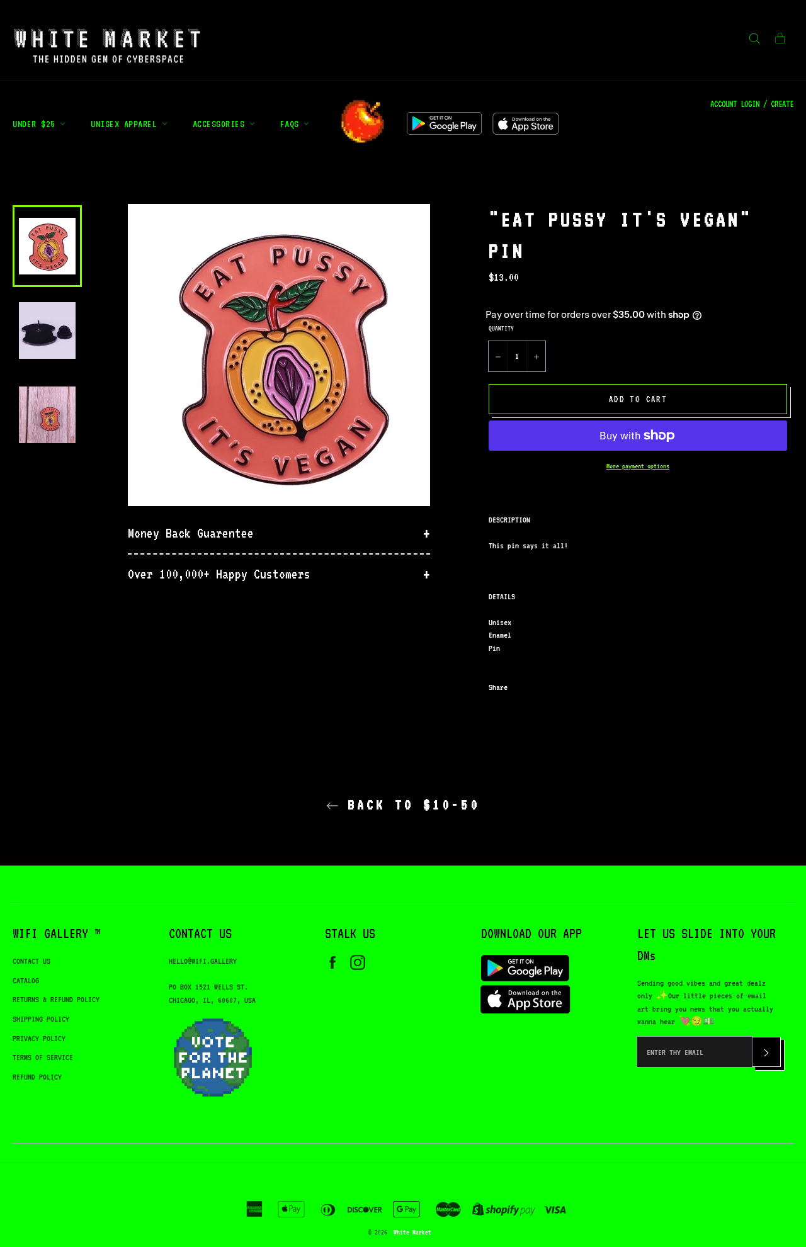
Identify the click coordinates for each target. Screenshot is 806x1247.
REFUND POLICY (37, 1076)
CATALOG (26, 980)
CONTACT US (31, 961)
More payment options (637, 466)
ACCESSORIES (221, 123)
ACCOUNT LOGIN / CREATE (751, 104)
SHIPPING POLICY (41, 1019)
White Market (412, 1232)
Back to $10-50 (409, 804)
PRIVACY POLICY (39, 1038)
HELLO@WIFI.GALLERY (203, 961)
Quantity (501, 328)
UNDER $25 (36, 123)
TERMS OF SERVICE (43, 1057)
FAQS (292, 123)
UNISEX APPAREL (126, 123)
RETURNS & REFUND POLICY (56, 999)
